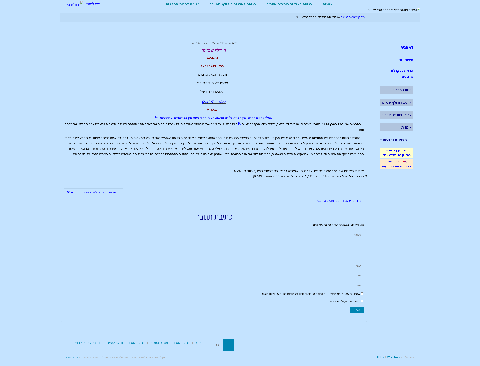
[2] (239, 123)
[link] (342, 4)
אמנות (199, 342)
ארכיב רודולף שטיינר (396, 102)
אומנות (406, 127)
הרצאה (345, 17)
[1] (156, 116)
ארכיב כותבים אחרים (397, 115)
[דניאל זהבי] (75, 3)
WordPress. (388, 357)
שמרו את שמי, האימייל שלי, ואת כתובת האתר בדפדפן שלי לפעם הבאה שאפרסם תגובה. (310, 293)
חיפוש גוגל (405, 60)
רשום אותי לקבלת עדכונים (345, 301)
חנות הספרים (402, 90)
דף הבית (406, 47)
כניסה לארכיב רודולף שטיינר (125, 342)
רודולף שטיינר (357, 17)
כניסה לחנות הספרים (86, 342)
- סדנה (390, 161)
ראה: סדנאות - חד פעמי (396, 166)
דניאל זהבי (93, 4)
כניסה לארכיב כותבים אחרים (170, 342)
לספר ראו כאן (214, 101)
